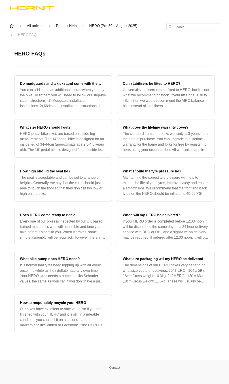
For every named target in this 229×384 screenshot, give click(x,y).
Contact (114, 367)
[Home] (11, 26)
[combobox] (193, 26)
